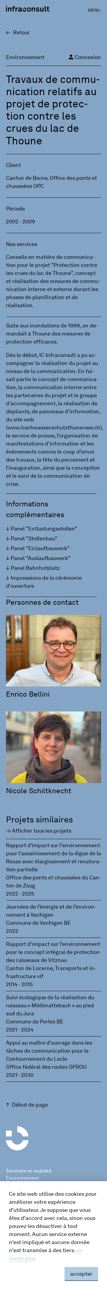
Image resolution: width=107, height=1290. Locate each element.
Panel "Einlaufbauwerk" (40, 548)
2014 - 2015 (19, 984)
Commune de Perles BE (34, 1021)
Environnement (22, 1178)
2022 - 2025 (20, 893)
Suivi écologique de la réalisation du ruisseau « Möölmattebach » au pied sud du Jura (50, 1005)
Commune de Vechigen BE (38, 923)
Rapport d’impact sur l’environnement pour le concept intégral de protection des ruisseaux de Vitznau (53, 952)
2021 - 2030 (20, 1075)
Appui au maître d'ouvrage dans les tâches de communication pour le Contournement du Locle (49, 1051)
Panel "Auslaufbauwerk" (40, 558)
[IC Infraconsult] (27, 9)
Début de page (30, 1105)
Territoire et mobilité (28, 1171)
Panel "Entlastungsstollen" (44, 528)
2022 (12, 931)
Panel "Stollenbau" (34, 538)
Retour (21, 32)
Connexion (84, 57)
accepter (81, 1274)
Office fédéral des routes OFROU (46, 1067)
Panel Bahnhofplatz (35, 568)
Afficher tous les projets (41, 830)
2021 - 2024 (20, 1029)
